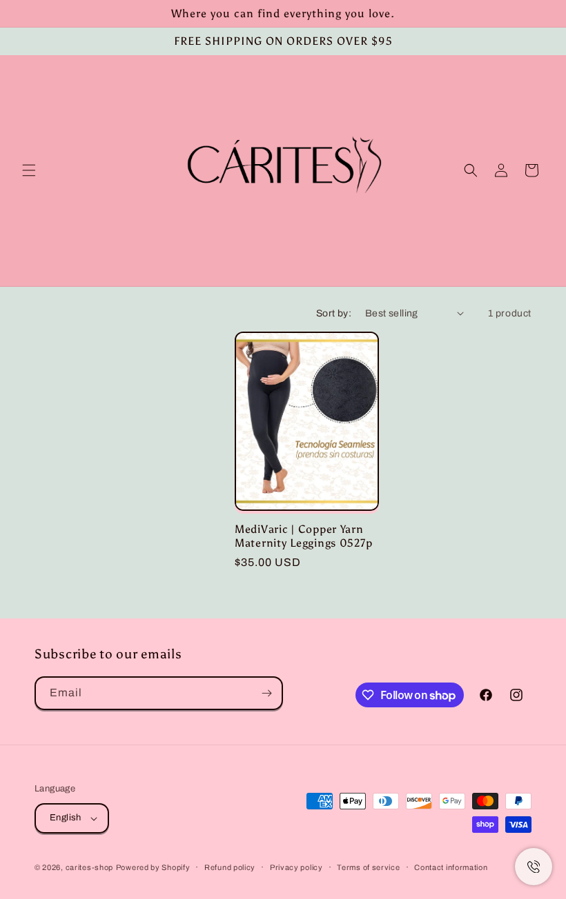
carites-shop (89, 867)
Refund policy (229, 867)
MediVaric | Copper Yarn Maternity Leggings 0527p (303, 536)
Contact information (450, 867)
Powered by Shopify (153, 867)
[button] (29, 170)
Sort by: (333, 313)
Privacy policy (296, 867)
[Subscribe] (266, 693)
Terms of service (368, 867)
